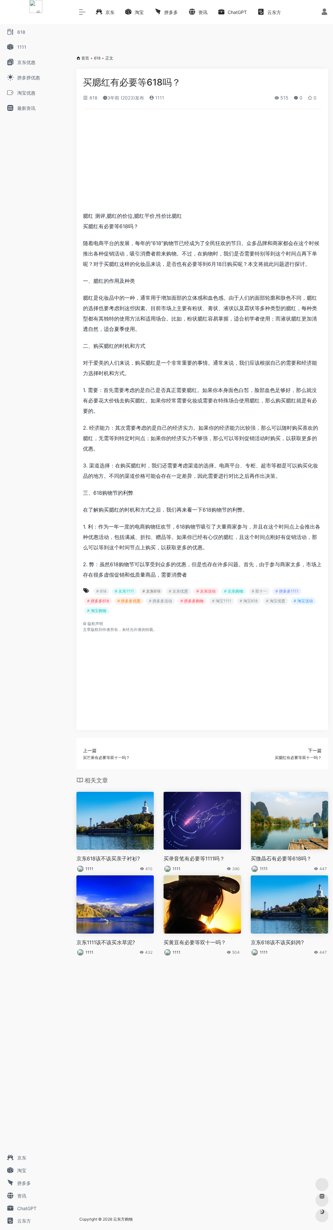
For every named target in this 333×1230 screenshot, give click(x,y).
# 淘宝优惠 (275, 600)
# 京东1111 (124, 591)
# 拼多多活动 (160, 600)
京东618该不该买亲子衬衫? (108, 858)
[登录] (324, 12)
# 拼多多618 (98, 600)
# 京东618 (151, 591)
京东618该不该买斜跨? (277, 942)
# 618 (101, 591)
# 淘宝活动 (303, 600)
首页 (85, 58)
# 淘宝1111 (221, 600)
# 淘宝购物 (96, 610)
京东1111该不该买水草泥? (105, 942)
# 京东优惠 (178, 591)
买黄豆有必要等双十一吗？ (195, 942)
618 (97, 58)
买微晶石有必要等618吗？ (281, 858)
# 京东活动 (206, 591)
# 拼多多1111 (287, 591)
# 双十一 (259, 591)
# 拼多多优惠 (128, 600)
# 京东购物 (233, 591)
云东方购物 (123, 1219)
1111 (159, 97)
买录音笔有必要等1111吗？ (194, 858)
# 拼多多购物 (192, 600)
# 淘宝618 (249, 600)
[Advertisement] (202, 162)
